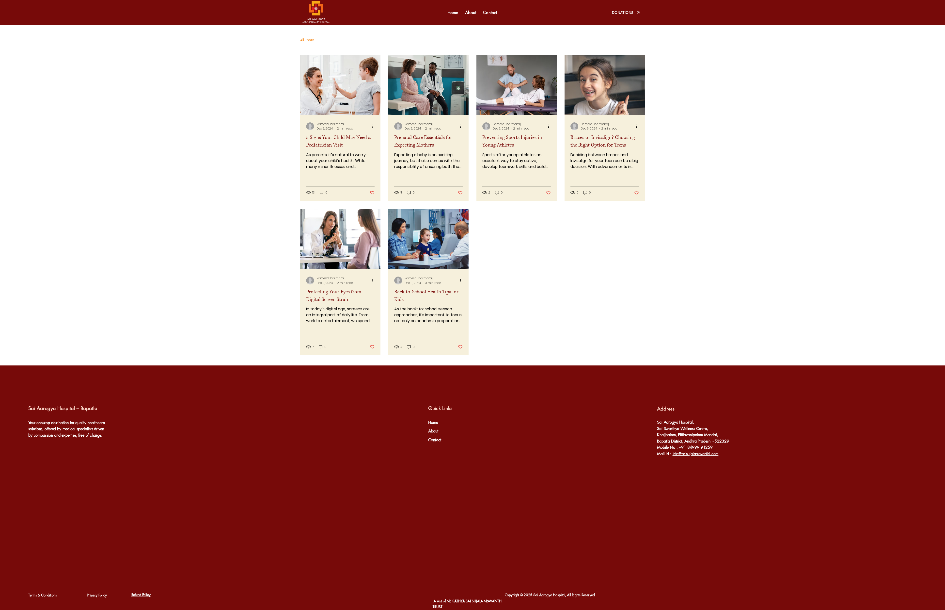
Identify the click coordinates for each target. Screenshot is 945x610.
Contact (434, 440)
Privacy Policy (97, 595)
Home (433, 422)
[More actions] (374, 126)
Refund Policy (141, 594)
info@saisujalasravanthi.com (696, 453)
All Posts (307, 39)
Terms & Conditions (42, 595)
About (433, 431)
